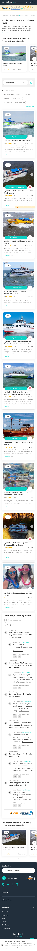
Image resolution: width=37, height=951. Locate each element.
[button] (15, 656)
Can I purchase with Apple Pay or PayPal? (20, 695)
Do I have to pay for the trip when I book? (20, 755)
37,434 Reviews (15, 9)
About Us (5, 912)
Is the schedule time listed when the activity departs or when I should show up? (21, 725)
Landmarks (6, 928)
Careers (4, 922)
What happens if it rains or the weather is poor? (20, 784)
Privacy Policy (8, 943)
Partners (5, 915)
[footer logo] (18, 934)
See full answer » (18, 651)
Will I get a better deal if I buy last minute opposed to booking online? (20, 635)
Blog (3, 918)
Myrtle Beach (24, 15)
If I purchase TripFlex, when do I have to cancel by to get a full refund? (20, 665)
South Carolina (14, 15)
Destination (5, 15)
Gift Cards (5, 925)
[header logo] (12, 2)
